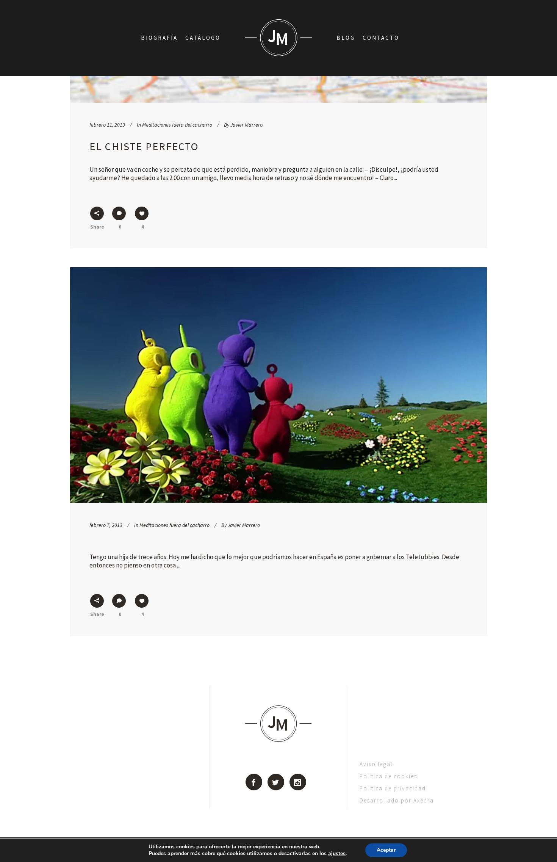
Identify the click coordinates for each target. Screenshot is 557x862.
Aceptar (386, 850)
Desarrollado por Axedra (397, 800)
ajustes (337, 853)
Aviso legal (376, 764)
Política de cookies (388, 776)
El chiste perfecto (144, 146)
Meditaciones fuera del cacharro (177, 124)
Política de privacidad (393, 788)
